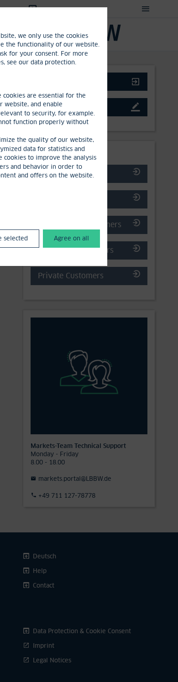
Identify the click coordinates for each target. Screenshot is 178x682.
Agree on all (71, 238)
